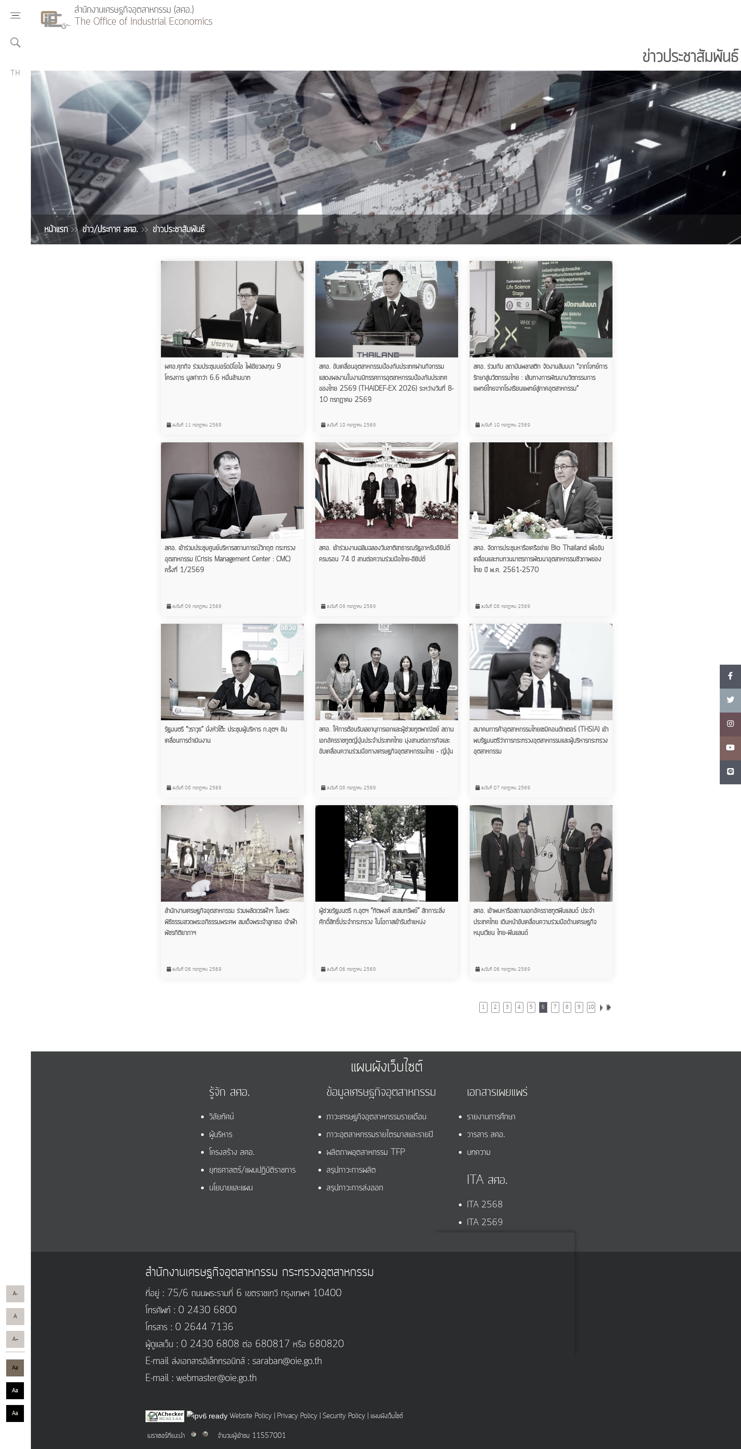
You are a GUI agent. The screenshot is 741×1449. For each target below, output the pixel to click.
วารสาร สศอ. (486, 1135)
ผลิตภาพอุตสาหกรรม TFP (366, 1152)
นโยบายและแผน (231, 1188)
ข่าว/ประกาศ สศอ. (115, 229)
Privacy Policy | (299, 1416)
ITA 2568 (485, 1205)
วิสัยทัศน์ (221, 1117)
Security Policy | (346, 1416)
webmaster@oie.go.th (215, 1378)
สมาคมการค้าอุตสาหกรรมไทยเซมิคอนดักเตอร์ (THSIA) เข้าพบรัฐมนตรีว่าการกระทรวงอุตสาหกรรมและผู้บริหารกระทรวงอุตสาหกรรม (541, 740)
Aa (15, 1368)
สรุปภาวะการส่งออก (355, 1188)
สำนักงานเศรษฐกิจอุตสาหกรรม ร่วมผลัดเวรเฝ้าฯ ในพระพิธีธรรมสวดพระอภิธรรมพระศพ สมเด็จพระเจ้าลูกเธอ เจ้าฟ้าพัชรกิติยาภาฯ (231, 922)
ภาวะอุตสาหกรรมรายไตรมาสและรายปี (380, 1135)
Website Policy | (252, 1416)
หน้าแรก (61, 229)
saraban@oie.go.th (285, 1361)
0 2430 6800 (206, 1310)
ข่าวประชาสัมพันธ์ (179, 229)
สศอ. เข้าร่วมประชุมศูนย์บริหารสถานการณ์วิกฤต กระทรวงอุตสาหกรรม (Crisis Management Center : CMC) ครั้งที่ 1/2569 (230, 559)
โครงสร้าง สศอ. (232, 1152)
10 (591, 1007)
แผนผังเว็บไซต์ (386, 1416)
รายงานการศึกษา (491, 1117)
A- (15, 1294)
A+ (15, 1339)
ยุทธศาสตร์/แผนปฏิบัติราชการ (252, 1170)
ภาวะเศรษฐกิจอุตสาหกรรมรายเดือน (376, 1117)
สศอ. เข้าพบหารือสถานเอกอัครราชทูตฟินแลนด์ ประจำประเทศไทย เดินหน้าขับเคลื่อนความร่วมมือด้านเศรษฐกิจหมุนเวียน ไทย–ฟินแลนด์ (535, 922)
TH (15, 73)
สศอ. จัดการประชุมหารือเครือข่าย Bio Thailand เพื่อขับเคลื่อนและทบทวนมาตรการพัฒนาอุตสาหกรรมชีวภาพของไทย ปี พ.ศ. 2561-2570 (539, 559)
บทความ (479, 1152)
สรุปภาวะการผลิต (351, 1170)
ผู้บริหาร (220, 1135)
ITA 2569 (485, 1223)
